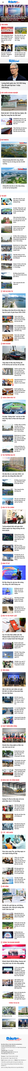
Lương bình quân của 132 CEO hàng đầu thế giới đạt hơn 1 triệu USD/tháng (14, 85)
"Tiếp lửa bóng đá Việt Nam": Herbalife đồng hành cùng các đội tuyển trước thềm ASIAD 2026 (20, 773)
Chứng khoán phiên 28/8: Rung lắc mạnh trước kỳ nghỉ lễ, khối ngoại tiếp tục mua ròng (19, 538)
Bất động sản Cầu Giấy (7, 1016)
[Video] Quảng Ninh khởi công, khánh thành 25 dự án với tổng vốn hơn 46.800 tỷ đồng (14, 162)
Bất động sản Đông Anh (7, 1028)
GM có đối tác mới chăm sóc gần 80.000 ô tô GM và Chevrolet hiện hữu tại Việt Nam (12, 691)
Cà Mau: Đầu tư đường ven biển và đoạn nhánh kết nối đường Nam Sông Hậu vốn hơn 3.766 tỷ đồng (20, 428)
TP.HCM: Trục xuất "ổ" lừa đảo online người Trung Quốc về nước (19, 663)
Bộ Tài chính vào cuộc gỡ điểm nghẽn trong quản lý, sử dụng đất (20, 54)
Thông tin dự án (14, 1003)
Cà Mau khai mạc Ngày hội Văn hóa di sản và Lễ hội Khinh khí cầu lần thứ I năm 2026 (19, 935)
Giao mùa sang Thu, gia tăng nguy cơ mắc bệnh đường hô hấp (19, 200)
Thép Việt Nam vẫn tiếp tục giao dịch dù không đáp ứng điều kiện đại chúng (20, 129)
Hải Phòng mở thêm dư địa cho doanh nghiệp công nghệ (19, 599)
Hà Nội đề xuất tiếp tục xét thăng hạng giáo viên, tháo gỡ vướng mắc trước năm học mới (13, 907)
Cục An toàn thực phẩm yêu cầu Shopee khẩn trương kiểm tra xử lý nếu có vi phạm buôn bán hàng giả (13, 637)
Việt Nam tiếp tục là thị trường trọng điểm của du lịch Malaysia (19, 256)
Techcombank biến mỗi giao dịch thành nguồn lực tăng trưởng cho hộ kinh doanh (13, 528)
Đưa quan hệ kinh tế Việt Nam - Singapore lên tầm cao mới (6, 54)
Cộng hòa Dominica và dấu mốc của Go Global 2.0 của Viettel (19, 381)
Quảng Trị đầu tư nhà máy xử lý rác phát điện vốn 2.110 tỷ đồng (19, 265)
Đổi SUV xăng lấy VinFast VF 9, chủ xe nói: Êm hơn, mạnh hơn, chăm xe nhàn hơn (19, 700)
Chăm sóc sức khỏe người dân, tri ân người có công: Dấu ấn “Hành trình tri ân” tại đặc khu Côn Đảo (19, 861)
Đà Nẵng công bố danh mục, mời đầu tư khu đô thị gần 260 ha (20, 275)
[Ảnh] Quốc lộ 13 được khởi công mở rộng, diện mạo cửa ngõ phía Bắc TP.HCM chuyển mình (20, 439)
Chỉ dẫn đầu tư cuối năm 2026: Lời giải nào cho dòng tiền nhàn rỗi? (19, 228)
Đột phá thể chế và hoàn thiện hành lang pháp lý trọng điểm (19, 915)
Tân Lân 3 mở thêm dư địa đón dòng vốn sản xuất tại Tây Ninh (19, 500)
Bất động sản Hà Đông (23, 1016)
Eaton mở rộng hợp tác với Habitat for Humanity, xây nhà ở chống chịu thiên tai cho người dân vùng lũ (20, 996)
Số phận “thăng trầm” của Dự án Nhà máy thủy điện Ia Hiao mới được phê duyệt (13, 418)
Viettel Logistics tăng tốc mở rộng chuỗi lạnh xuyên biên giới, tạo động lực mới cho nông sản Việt (19, 372)
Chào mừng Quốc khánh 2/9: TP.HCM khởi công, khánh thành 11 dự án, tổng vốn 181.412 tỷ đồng (7, 39)
